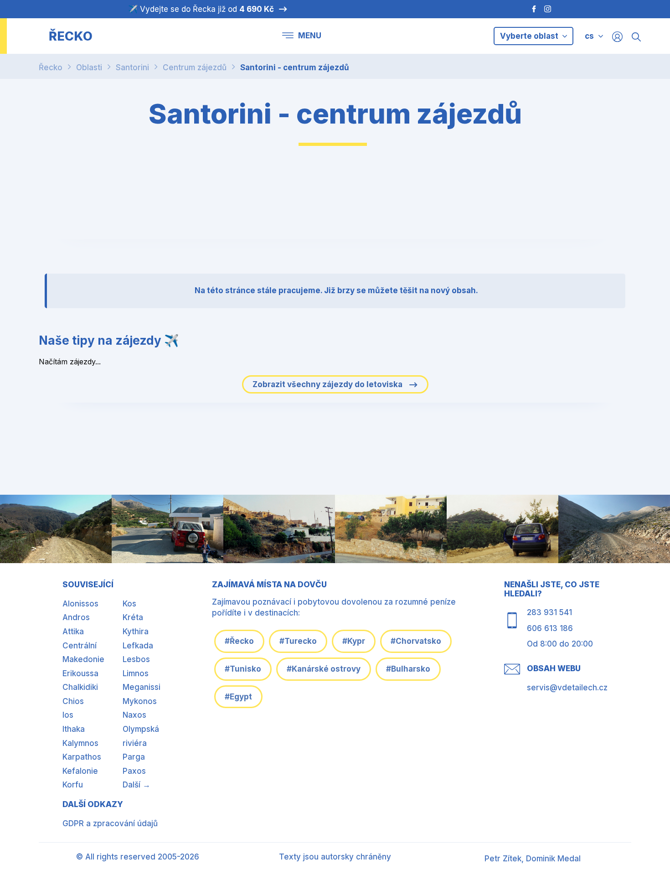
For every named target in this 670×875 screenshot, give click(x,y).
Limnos (136, 673)
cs (589, 36)
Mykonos (140, 701)
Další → (136, 784)
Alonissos (80, 603)
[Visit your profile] (617, 36)
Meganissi (141, 687)
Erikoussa (80, 673)
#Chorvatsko (416, 641)
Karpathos (81, 756)
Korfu (72, 784)
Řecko (50, 67)
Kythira (136, 631)
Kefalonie (80, 771)
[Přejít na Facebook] (529, 9)
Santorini (132, 67)
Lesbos (136, 659)
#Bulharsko (408, 668)
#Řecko (239, 641)
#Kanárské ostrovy (324, 668)
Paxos (134, 771)
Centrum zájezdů (195, 67)
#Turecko (298, 641)
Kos (129, 603)
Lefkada (138, 645)
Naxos (134, 715)
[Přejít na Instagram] (549, 9)
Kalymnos (80, 743)
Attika (73, 631)
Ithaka (73, 729)
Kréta (133, 617)
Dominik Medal (553, 858)
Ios (67, 715)
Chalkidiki (80, 687)
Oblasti (89, 67)
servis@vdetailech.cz (567, 687)
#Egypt (238, 696)
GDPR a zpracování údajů (110, 823)
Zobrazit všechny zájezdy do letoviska (328, 384)
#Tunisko (243, 668)
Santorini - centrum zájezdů (294, 67)
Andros (76, 617)
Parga (134, 756)
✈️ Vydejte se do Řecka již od (201, 9)
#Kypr (353, 641)
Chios (73, 701)
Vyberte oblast (530, 36)
